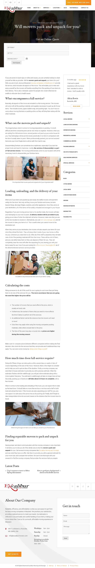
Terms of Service (62, 565)
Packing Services (68, 146)
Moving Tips (67, 211)
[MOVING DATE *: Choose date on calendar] (27, 59)
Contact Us (84, 7)
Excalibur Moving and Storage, (49, 450)
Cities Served (67, 184)
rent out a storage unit (48, 220)
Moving (65, 200)
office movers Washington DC (45, 245)
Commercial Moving (69, 141)
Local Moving (67, 119)
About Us (36, 7)
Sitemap (51, 565)
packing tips (67, 217)
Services (46, 7)
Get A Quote (16, 62)
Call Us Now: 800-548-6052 (78, 2)
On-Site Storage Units (70, 152)
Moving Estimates (69, 206)
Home (29, 7)
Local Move (67, 189)
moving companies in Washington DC (43, 83)
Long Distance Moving (70, 124)
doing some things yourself (38, 349)
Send (65, 538)
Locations (56, 7)
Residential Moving (69, 135)
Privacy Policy (74, 565)
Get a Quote (13, 554)
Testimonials (74, 7)
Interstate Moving (69, 130)
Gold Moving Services (70, 157)
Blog (65, 7)
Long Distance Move (69, 195)
